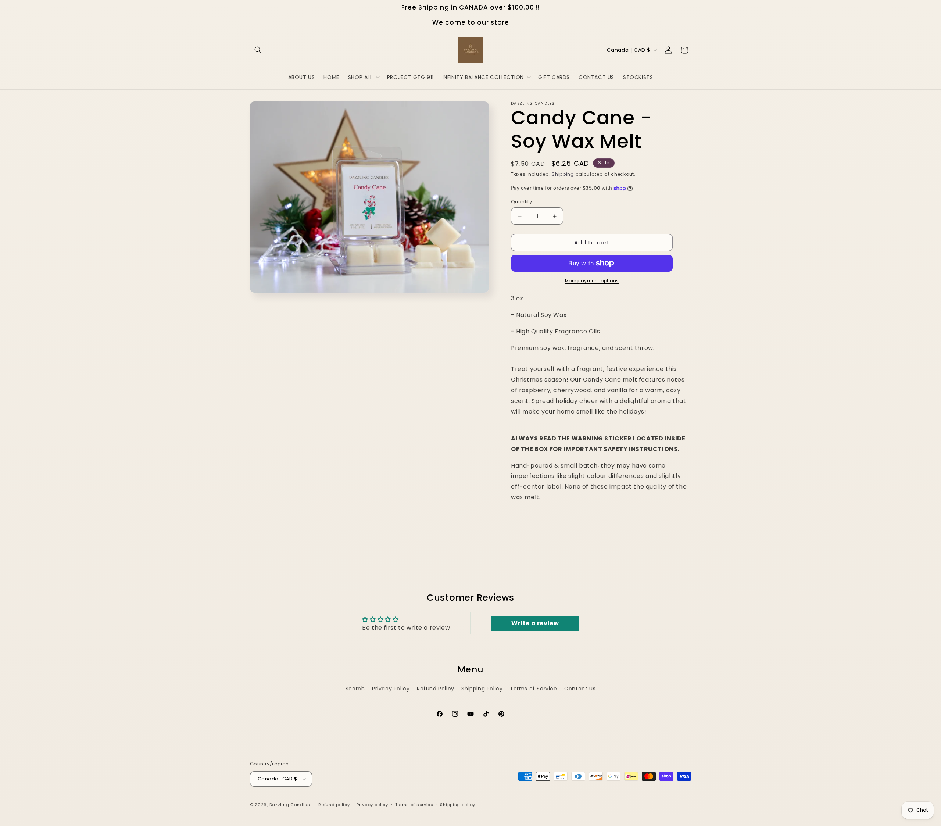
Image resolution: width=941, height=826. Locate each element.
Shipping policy (457, 805)
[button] (258, 50)
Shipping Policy (481, 688)
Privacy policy (372, 805)
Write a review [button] (535, 623)
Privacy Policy (390, 688)
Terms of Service (533, 688)
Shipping (563, 174)
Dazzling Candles (289, 805)
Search (355, 688)
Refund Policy (435, 688)
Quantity (521, 201)
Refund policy (334, 805)
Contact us (579, 688)
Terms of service (414, 805)
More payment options (592, 281)
